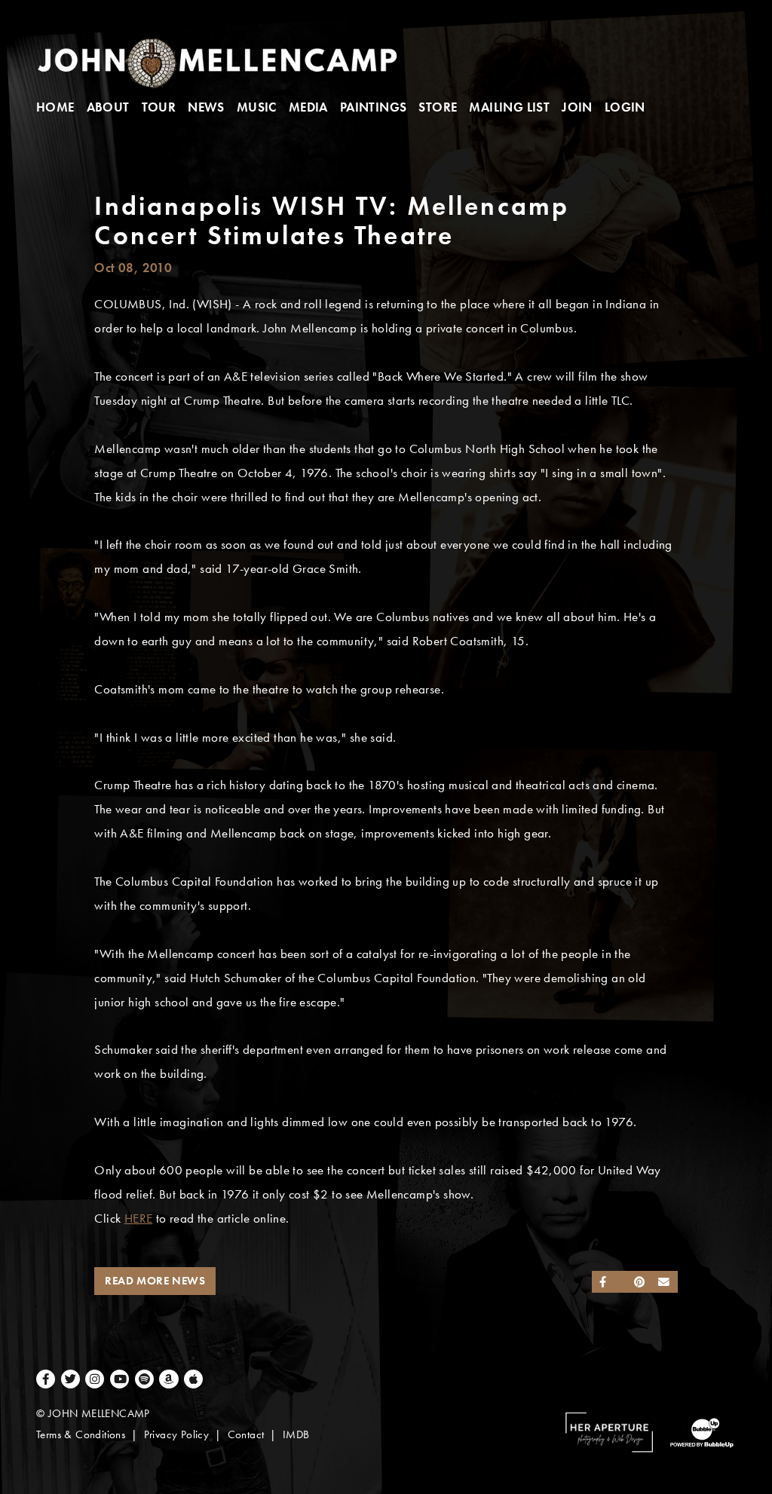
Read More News (155, 1280)
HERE (138, 1218)
